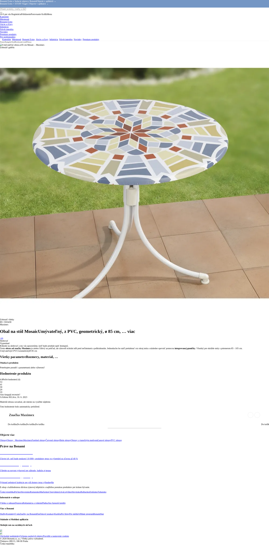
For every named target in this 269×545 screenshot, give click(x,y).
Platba (45, 503)
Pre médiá (73, 514)
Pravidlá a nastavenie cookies (56, 536)
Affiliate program (85, 514)
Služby (3, 514)
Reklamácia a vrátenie (32, 503)
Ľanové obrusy (104, 440)
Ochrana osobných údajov (31, 536)
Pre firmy (65, 514)
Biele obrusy (65, 440)
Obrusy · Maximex (15, 440)
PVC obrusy (116, 440)
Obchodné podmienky (10, 536)
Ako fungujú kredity (57, 503)
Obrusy (29, 42)
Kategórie (8, 42)
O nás (17, 514)
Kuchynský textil (20, 42)
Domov (2, 42)
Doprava (19, 503)
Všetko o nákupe (7, 503)
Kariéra (57, 514)
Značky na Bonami (28, 514)
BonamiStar (98, 514)
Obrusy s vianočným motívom (84, 440)
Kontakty (10, 514)
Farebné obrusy (39, 440)
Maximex (27, 440)
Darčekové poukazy (45, 514)
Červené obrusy (53, 440)
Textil (13, 42)
